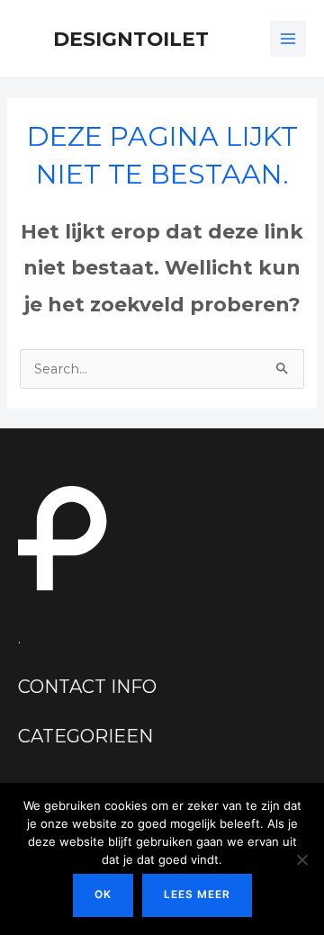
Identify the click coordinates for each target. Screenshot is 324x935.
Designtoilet (131, 38)
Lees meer (197, 894)
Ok (103, 894)
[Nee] (301, 859)
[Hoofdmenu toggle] (288, 39)
